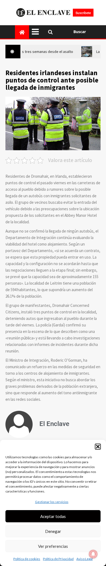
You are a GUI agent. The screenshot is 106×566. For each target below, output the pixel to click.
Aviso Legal (84, 559)
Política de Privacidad (58, 559)
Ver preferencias (53, 546)
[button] (98, 446)
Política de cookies (26, 559)
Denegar (53, 531)
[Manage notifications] (93, 554)
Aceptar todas (53, 516)
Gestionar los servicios (51, 502)
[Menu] (37, 32)
